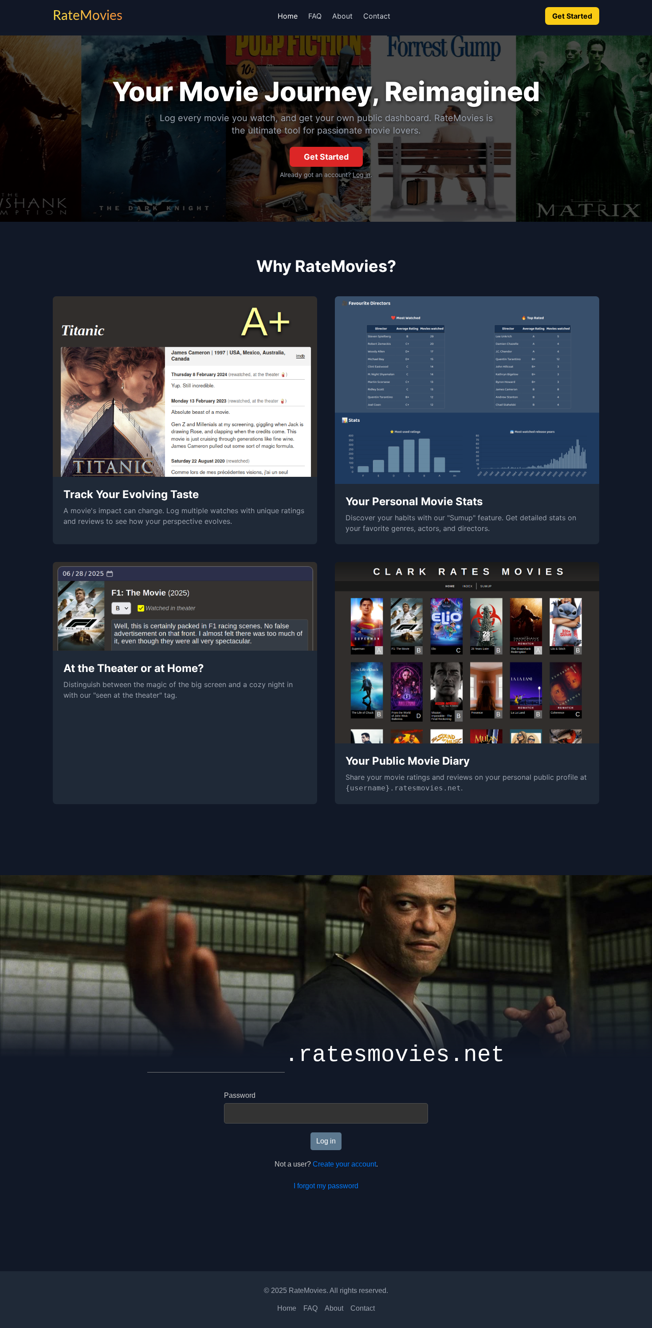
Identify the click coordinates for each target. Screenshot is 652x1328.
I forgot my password (326, 1186)
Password (239, 1095)
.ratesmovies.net (395, 1055)
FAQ (315, 16)
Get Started (572, 16)
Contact (376, 16)
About (342, 16)
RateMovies (87, 16)
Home (288, 16)
